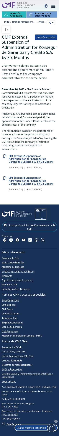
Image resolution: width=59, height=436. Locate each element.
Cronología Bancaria (12, 326)
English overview (10, 331)
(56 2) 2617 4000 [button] (10, 406)
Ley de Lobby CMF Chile (13, 351)
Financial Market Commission (26, 21)
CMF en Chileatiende (12, 360)
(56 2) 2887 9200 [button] (10, 414)
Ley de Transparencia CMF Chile (17, 356)
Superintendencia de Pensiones (17, 280)
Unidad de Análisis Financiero (16, 289)
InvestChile (7, 275)
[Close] (56, 421)
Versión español (46, 37)
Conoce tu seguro (10, 313)
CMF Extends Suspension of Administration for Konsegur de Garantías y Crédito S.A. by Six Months (31, 158)
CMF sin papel (9, 304)
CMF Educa (7, 309)
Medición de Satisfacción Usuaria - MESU (22, 335)
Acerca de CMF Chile (12, 347)
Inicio (6, 21)
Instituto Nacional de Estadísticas (18, 271)
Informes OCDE (9, 284)
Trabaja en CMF (10, 318)
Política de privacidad (12, 369)
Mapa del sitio (9, 381)
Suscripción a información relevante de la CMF (31, 227)
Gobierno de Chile (10, 258)
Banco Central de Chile (13, 262)
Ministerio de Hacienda (13, 266)
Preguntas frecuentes (12, 322)
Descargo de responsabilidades (17, 364)
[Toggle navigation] (53, 6)
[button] (6, 29)
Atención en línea (10, 300)
